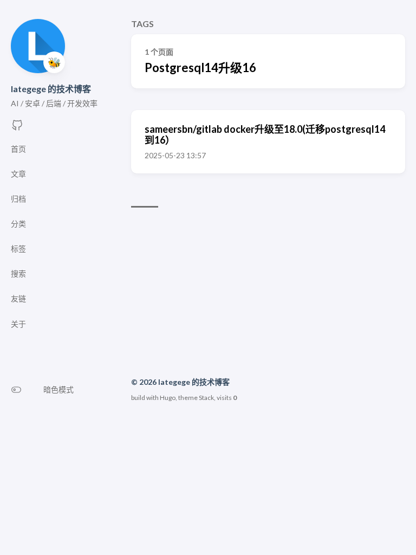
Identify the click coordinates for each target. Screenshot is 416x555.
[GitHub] (17, 128)
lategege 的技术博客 (51, 88)
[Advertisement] (268, 294)
